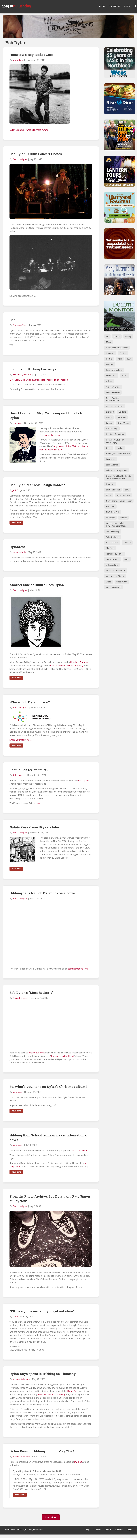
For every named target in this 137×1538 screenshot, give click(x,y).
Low (127, 489)
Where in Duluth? (113, 587)
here (38, 803)
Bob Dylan (83, 780)
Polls (120, 359)
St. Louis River (112, 542)
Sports (125, 375)
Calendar (97, 1530)
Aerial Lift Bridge (113, 387)
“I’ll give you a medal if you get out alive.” (42, 1311)
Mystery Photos (124, 495)
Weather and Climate (115, 576)
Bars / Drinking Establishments (112, 399)
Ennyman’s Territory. (49, 435)
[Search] (133, 6)
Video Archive (112, 565)
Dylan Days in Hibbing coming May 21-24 (41, 1451)
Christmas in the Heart (62, 1056)
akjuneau (17, 1092)
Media (108, 495)
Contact (108, 1530)
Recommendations (114, 370)
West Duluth (121, 581)
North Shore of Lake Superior (119, 501)
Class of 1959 (80, 1150)
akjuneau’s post (37, 1052)
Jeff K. (15, 490)
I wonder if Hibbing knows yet (33, 369)
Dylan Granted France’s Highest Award (28, 129)
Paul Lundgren (20, 159)
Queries (123, 517)
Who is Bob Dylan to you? (29, 702)
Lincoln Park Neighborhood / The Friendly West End (118, 477)
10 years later (34, 827)
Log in (129, 1530)
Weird (108, 581)
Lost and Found (113, 489)
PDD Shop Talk (112, 512)
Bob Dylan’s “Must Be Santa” (31, 992)
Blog (87, 1530)
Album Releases (113, 392)
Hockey (120, 448)
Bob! (12, 320)
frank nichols (19, 552)
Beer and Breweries (114, 406)
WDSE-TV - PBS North (115, 570)
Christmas (121, 417)
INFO (127, 6)
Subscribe (119, 1530)
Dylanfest (17, 547)
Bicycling (110, 412)
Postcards (110, 517)
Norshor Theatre (79, 662)
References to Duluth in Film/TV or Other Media (116, 524)
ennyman (17, 423)
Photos (123, 353)
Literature (110, 484)
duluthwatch (19, 775)
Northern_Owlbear (22, 374)
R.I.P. (129, 359)
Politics (109, 359)
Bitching (122, 412)
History (128, 336)
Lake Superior (112, 464)
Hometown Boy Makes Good (31, 55)
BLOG (102, 6)
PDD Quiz (110, 506)
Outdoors (110, 353)
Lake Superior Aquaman (116, 470)
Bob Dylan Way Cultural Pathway (66, 665)
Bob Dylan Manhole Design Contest (37, 485)
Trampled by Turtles (114, 554)
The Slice (110, 548)
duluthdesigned (20, 707)
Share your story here (20, 739)
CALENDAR (114, 6)
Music (108, 342)
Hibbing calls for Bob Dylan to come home (42, 893)
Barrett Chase (20, 998)
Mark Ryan (18, 60)
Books (109, 417)
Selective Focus (112, 537)
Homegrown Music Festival (118, 453)
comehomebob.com (78, 968)
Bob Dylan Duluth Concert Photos (35, 154)
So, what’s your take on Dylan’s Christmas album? (48, 1086)
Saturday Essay (112, 531)
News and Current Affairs (117, 347)
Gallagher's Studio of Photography (115, 441)
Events (117, 336)
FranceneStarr (20, 325)
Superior (127, 542)
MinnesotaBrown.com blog (51, 1394)
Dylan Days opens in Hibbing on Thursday (42, 1374)
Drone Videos (123, 423)
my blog (78, 1461)
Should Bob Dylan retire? (28, 770)
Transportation (112, 559)
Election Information (115, 434)
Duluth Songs (112, 428)
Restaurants (111, 375)
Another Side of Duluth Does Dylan (36, 585)
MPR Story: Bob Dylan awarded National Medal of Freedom (38, 379)
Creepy (109, 423)
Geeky (108, 448)
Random (109, 364)
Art (107, 336)
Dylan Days (73, 1391)
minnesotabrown (21, 1379)
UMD (126, 559)
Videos (109, 381)
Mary (15, 1316)
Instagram (110, 459)
